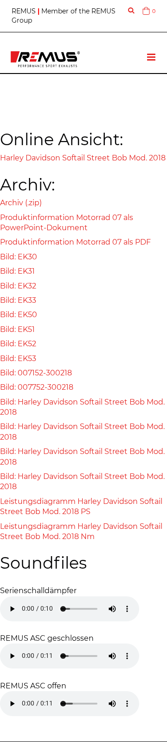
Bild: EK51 (17, 329)
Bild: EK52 (18, 343)
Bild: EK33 (18, 300)
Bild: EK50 (18, 314)
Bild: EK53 (18, 358)
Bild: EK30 (18, 256)
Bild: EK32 (18, 286)
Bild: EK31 (17, 271)
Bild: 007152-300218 (36, 372)
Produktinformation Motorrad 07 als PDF (75, 242)
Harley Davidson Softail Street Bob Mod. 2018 (83, 157)
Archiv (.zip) (21, 202)
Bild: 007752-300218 (36, 387)
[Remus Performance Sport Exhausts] (45, 59)
